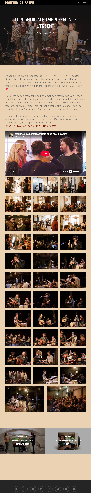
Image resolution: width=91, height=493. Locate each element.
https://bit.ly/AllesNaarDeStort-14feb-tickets (30, 126)
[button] (84, 2)
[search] (79, 2)
